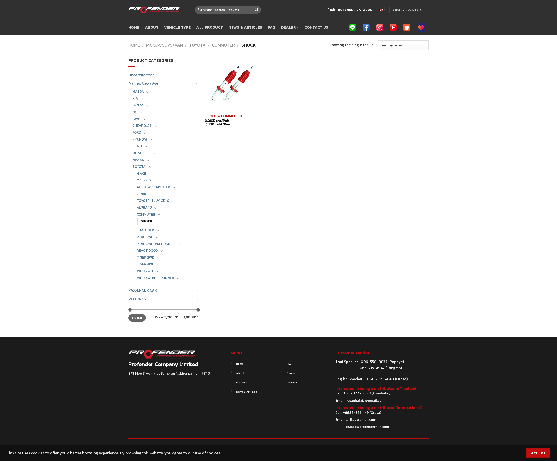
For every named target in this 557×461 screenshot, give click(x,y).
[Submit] (256, 10)
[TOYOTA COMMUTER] (231, 83)
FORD (137, 132)
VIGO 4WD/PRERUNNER (155, 277)
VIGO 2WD (145, 270)
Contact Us (316, 27)
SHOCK (146, 221)
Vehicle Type (177, 27)
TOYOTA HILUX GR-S (153, 200)
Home (133, 27)
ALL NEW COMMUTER (153, 186)
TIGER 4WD (145, 264)
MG (135, 111)
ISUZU (137, 146)
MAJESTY (144, 180)
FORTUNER (145, 230)
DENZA (138, 105)
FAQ (271, 27)
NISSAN (138, 159)
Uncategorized (141, 75)
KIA (135, 98)
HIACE (141, 173)
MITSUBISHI (142, 153)
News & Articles (245, 27)
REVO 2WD (145, 237)
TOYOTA (197, 45)
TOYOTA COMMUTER (223, 115)
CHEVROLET (142, 125)
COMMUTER (223, 45)
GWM (137, 118)
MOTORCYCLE (140, 299)
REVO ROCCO (147, 250)
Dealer (288, 27)
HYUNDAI (140, 139)
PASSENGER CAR (142, 290)
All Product (209, 27)
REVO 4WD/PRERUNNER (156, 243)
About (151, 27)
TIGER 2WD (145, 257)
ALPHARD (144, 207)
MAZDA (138, 91)
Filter (137, 318)
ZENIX (141, 193)
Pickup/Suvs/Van (164, 45)
